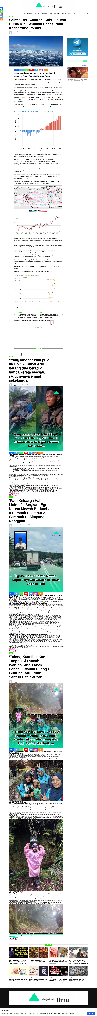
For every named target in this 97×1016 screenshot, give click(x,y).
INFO (35, 13)
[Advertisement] (38, 337)
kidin (15, 33)
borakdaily (15, 649)
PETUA (39, 13)
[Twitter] (21, 70)
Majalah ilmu (12, 492)
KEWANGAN (29, 13)
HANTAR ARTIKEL (71, 13)
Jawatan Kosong (61, 13)
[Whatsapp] (26, 70)
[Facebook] (16, 70)
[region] (48, 1012)
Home (23, 13)
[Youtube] (31, 70)
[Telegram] (36, 70)
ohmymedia (16, 493)
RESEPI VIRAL (52, 13)
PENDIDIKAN (45, 13)
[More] (46, 70)
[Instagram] (41, 70)
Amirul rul (16, 385)
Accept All (91, 1013)
